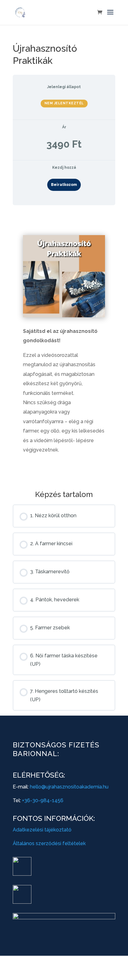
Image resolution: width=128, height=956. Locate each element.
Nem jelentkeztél (64, 103)
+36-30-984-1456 (42, 800)
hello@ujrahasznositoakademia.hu (69, 787)
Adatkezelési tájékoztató (42, 830)
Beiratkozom (64, 184)
